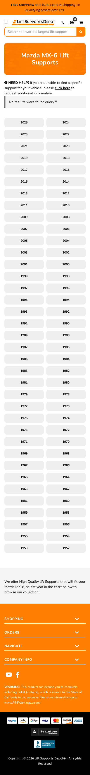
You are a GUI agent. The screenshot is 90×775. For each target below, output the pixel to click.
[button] (71, 22)
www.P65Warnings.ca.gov (22, 703)
